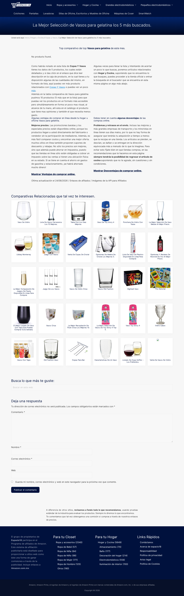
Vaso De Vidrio (24, 222)
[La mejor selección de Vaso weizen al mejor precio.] (160, 211)
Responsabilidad (148, 551)
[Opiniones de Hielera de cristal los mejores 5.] (106, 243)
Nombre (16, 447)
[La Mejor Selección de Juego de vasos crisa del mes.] (51, 314)
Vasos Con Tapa (23, 360)
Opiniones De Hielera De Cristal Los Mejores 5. (105, 256)
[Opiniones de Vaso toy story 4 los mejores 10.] (133, 314)
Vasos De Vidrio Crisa (78, 289)
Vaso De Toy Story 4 (105, 222)
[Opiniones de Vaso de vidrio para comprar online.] (24, 211)
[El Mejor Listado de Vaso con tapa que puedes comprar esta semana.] (24, 314)
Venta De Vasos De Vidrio (160, 360)
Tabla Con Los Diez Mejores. (78, 223)
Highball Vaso (132, 289)
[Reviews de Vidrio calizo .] (160, 314)
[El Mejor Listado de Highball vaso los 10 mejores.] (133, 278)
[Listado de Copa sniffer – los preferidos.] (133, 349)
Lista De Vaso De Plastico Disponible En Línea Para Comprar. (132, 257)
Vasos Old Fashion (105, 289)
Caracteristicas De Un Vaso (106, 360)
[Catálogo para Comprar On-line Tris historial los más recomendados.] (160, 278)
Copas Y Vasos (57, 87)
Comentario (18, 412)
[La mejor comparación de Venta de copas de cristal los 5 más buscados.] (78, 243)
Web (13, 470)
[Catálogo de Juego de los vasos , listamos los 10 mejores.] (51, 278)
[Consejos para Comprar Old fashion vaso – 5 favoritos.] (51, 349)
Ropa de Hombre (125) (69, 564)
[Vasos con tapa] (24, 349)
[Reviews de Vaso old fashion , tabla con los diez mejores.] (78, 211)
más (33, 90)
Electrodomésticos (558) (112, 559)
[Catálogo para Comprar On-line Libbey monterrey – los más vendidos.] (24, 243)
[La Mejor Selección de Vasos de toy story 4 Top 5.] (106, 314)
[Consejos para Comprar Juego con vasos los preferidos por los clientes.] (51, 243)
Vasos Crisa (51, 326)
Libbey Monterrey (24, 255)
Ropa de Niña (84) (67, 551)
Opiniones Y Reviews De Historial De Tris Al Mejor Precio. (160, 257)
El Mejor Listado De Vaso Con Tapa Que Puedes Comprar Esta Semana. (23, 328)
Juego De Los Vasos (51, 289)
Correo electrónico (21, 458)
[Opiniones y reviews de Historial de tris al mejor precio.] (160, 243)
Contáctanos (146, 542)
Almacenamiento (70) (110, 547)
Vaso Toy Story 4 (133, 326)
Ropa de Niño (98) (67, 555)
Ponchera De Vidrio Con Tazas (133, 223)
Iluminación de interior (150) (114, 564)
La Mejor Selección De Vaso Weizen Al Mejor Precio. (160, 223)
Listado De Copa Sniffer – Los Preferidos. (132, 361)
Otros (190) (63, 568)
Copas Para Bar (78, 360)
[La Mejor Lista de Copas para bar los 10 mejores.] (78, 349)
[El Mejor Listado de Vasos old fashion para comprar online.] (106, 278)
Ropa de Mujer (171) (68, 559)
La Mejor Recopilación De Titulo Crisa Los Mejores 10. (78, 327)
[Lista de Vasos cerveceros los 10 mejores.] (51, 211)
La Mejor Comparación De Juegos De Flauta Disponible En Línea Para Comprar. (23, 292)
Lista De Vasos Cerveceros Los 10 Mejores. (51, 223)
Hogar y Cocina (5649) (110, 542)
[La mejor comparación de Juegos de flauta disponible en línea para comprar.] (24, 278)
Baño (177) (105, 551)
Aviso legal (145, 559)
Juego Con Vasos (51, 255)
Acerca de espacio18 (150, 546)
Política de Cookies (150, 563)
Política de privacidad (151, 555)
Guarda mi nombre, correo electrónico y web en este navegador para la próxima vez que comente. (65, 482)
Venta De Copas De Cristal (78, 255)
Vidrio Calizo (160, 326)
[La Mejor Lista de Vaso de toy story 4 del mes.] (106, 211)
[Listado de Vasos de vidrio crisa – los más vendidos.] (78, 278)
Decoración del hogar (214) (114, 555)
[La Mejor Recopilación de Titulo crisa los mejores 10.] (78, 314)
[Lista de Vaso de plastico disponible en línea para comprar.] (133, 243)
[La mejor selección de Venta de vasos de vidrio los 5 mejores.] (160, 349)
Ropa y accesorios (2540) (69, 542)
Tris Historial (160, 289)
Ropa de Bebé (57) (67, 547)
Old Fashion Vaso (51, 360)
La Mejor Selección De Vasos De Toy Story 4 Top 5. (105, 328)
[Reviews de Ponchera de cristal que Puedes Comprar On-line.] (133, 211)
